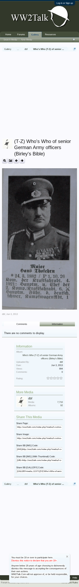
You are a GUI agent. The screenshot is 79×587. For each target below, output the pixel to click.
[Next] (22, 160)
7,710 (60, 402)
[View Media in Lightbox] (10, 160)
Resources (50, 34)
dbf (3, 314)
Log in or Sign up (65, 3)
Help (75, 577)
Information (57, 324)
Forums (21, 34)
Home (8, 34)
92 (61, 405)
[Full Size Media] (4, 160)
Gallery (35, 34)
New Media (26, 39)
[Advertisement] (39, 95)
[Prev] (16, 160)
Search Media (10, 39)
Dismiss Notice (67, 556)
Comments (21, 324)
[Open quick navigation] (74, 49)
